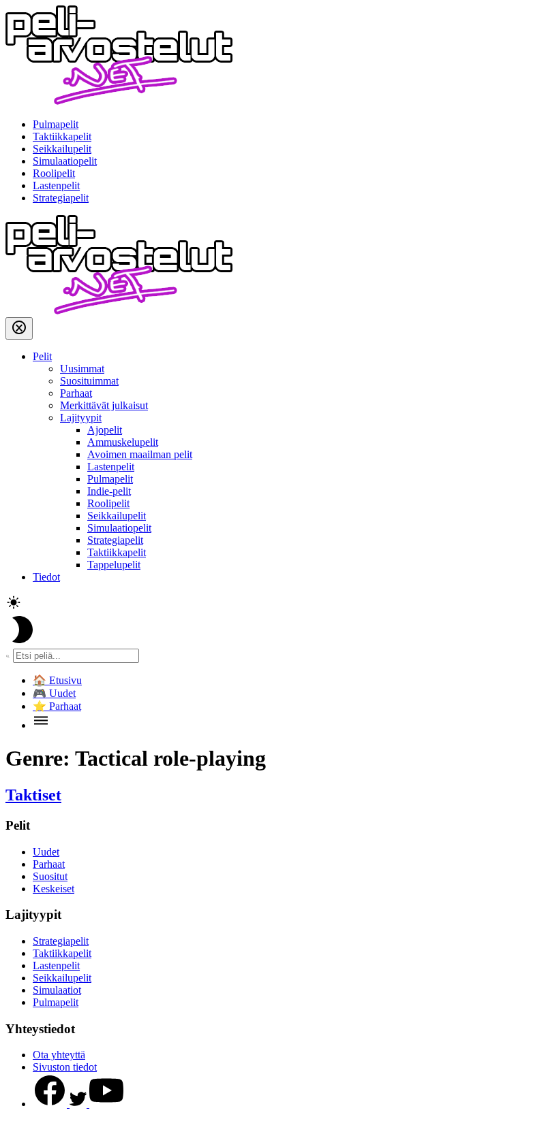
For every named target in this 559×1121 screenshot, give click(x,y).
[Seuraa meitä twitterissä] (79, 1103)
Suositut (50, 876)
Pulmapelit (55, 124)
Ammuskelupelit (122, 442)
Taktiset (33, 795)
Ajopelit (104, 430)
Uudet (46, 852)
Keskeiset (53, 888)
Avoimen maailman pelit (139, 454)
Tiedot (46, 577)
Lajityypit (81, 417)
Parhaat (76, 393)
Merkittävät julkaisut (104, 405)
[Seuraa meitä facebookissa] (51, 1103)
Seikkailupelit (62, 149)
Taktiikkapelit (62, 136)
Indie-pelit (109, 491)
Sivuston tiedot (65, 1067)
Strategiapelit (61, 198)
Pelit (42, 356)
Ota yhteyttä (59, 1054)
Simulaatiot (57, 990)
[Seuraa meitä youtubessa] (106, 1103)
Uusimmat (82, 368)
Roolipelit (54, 173)
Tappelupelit (113, 564)
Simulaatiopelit (65, 161)
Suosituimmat (89, 381)
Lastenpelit (56, 185)
